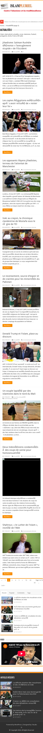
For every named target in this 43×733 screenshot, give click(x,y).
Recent (4, 593)
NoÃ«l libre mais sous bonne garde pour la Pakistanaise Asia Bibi (27, 693)
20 (30, 580)
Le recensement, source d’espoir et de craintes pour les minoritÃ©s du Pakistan (21, 279)
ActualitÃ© (16, 52)
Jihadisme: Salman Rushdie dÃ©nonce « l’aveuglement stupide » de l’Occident (17, 45)
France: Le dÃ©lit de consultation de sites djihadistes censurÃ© (26, 702)
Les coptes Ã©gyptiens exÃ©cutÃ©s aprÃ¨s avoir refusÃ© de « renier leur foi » (21, 103)
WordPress (18, 724)
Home (2, 25)
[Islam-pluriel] (21, 8)
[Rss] (21, 727)
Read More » (7, 92)
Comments (20, 593)
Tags (29, 593)
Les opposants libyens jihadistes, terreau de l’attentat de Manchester (20, 163)
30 (34, 583)
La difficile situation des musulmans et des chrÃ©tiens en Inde (27, 684)
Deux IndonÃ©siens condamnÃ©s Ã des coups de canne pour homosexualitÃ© (20, 450)
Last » (3, 585)
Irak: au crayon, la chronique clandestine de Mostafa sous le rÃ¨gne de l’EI (19, 221)
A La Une (15, 397)
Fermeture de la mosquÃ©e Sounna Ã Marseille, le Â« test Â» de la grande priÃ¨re (26, 627)
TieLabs (34, 724)
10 (26, 580)
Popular (11, 593)
